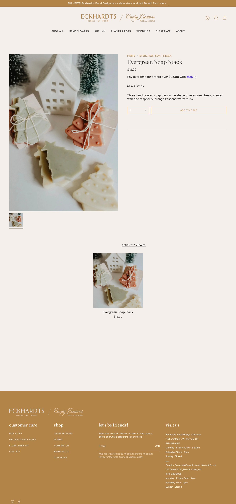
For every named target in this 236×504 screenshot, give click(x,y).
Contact (14, 451)
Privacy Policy (106, 456)
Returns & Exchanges (22, 439)
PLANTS (58, 439)
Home (131, 55)
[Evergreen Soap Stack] (118, 280)
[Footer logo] (46, 412)
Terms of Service (128, 456)
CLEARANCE (60, 457)
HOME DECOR (61, 445)
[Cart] (224, 18)
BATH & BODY (61, 451)
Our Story (15, 433)
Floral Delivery (19, 445)
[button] (58, 31)
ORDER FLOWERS (63, 433)
